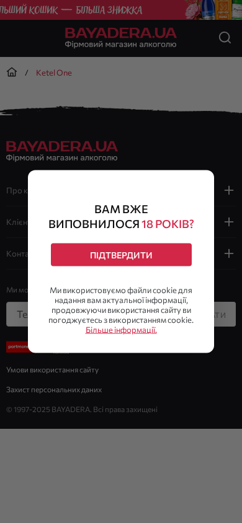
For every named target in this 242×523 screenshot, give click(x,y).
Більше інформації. (121, 330)
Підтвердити (121, 255)
